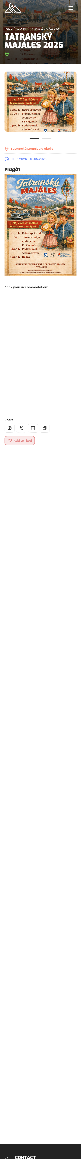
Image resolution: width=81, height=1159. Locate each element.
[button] (10, 428)
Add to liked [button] (23, 440)
